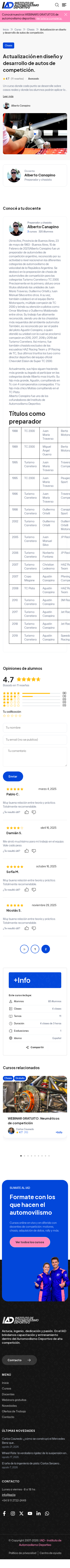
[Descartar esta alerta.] (66, 15)
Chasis (30, 29)
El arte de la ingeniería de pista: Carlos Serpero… (31, 1463)
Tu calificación (12, 711)
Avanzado (33, 78)
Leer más (8, 96)
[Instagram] (12, 1513)
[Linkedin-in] (38, 1513)
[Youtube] (30, 1513)
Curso (18, 29)
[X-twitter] (21, 1513)
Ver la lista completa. (49, 18)
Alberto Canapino (20, 105)
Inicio (6, 29)
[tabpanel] (35, 177)
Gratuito (20, 1078)
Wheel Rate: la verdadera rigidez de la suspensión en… (35, 1453)
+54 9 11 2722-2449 (14, 1500)
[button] (21, 1155)
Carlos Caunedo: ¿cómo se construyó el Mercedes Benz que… (33, 1441)
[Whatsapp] (47, 1513)
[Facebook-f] (4, 1513)
